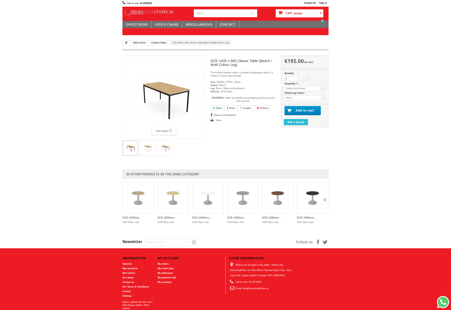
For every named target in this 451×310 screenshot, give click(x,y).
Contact (126, 291)
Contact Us (310, 3)
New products (129, 268)
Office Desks (137, 24)
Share (231, 108)
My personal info (167, 277)
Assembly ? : (292, 83)
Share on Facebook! (225, 115)
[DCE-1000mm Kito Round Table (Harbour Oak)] (312, 198)
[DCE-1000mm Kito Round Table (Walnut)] (277, 198)
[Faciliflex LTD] (157, 13)
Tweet (218, 108)
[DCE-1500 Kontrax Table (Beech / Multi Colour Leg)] (130, 148)
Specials (127, 264)
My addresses (165, 273)
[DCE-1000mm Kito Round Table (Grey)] (242, 198)
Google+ (247, 108)
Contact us (128, 282)
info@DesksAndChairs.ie (255, 288)
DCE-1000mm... (131, 217)
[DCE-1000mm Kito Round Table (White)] (208, 198)
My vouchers (165, 282)
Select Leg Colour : (295, 93)
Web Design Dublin (132, 305)
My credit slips (166, 268)
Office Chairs (166, 24)
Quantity (289, 73)
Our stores (128, 277)
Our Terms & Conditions (135, 286)
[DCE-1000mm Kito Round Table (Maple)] (173, 198)
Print (218, 120)
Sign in (323, 3)
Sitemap (126, 296)
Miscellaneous (199, 24)
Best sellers (128, 273)
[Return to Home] (126, 43)
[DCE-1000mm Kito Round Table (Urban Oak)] (138, 198)
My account (168, 258)
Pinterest (264, 108)
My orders (163, 264)
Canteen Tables (159, 42)
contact (227, 24)
